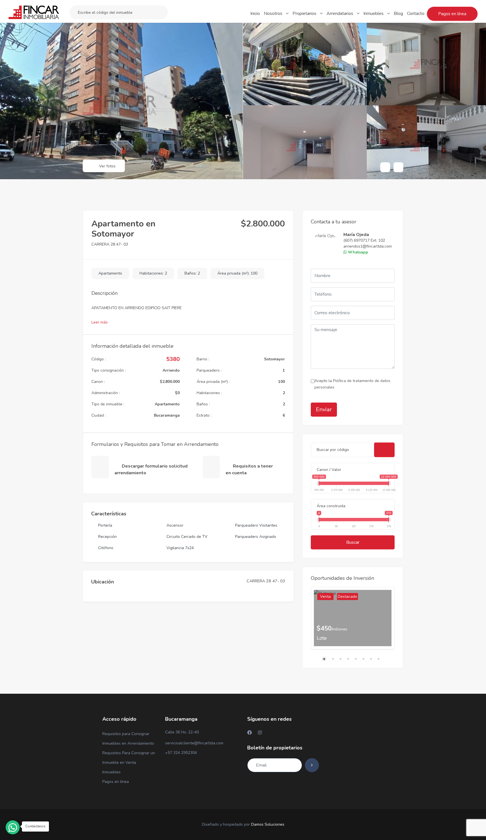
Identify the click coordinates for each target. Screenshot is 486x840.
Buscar (352, 542)
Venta (325, 596)
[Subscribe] (312, 765)
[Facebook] (249, 732)
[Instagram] (260, 732)
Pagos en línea (115, 781)
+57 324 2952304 (181, 752)
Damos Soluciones (267, 824)
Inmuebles (111, 772)
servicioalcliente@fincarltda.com (194, 743)
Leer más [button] (100, 322)
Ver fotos (107, 166)
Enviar (324, 409)
